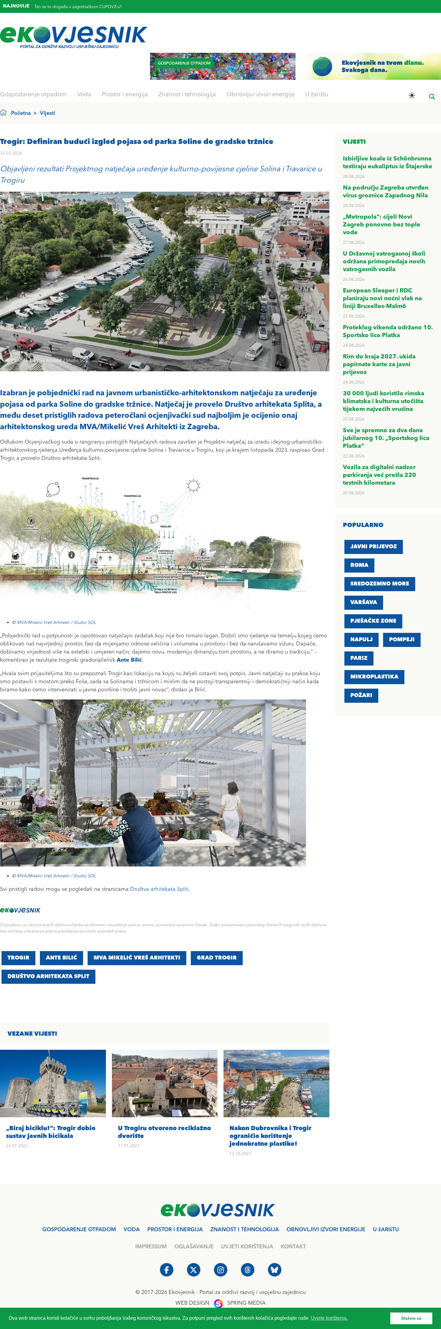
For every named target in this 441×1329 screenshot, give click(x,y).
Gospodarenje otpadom (33, 95)
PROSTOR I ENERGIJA (175, 1229)
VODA (132, 1229)
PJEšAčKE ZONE (373, 621)
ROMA (359, 565)
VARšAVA (363, 602)
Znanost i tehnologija (187, 95)
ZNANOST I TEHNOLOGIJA (244, 1229)
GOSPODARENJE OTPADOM (79, 1229)
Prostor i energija (125, 95)
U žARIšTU (386, 1229)
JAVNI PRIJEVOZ (373, 546)
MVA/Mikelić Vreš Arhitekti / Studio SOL (56, 623)
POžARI (361, 695)
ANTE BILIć (61, 958)
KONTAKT (293, 1247)
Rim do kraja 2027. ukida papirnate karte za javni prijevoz (379, 365)
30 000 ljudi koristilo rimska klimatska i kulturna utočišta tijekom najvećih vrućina (383, 401)
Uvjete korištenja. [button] (329, 1318)
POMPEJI (402, 639)
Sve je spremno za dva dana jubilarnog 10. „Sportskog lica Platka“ (386, 438)
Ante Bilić (129, 660)
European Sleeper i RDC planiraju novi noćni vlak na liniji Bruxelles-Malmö (382, 299)
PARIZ (359, 658)
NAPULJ (361, 639)
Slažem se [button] (411, 1318)
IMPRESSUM (151, 1247)
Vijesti (47, 113)
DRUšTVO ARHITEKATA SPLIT (48, 976)
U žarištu (316, 95)
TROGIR (18, 958)
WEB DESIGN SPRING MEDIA (221, 1303)
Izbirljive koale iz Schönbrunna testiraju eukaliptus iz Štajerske (93, 5)
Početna (21, 113)
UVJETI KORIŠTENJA (247, 1247)
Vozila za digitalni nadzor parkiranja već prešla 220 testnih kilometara (379, 475)
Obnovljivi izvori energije (260, 95)
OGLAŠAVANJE (194, 1247)
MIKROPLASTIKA (374, 677)
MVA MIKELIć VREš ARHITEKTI (137, 958)
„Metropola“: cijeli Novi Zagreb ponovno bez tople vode (381, 225)
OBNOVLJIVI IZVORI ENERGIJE (325, 1229)
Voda (84, 95)
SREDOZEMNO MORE (379, 584)
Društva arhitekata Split (159, 889)
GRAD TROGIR (217, 958)
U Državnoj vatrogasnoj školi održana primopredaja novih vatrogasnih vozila (384, 262)
